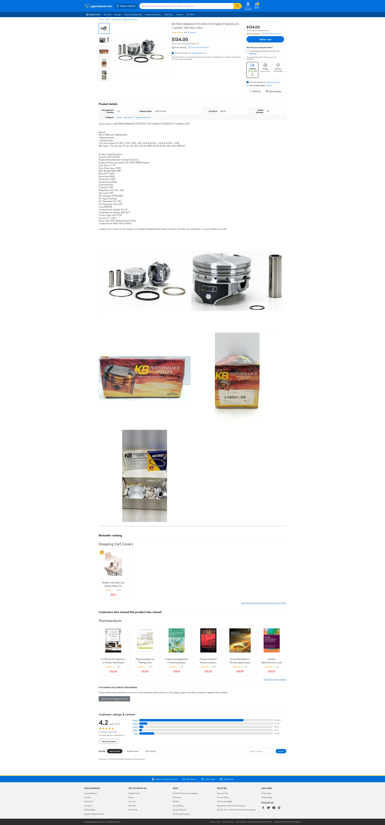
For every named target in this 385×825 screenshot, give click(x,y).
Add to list (256, 91)
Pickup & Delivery (153, 14)
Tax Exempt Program (181, 814)
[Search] (237, 6)
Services (107, 14)
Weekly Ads (228, 779)
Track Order (210, 779)
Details (269, 85)
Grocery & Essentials (133, 14)
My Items (191, 14)
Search (281, 751)
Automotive (116, 19)
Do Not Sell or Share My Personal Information (236, 809)
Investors (88, 805)
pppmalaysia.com (199, 52)
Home (101, 19)
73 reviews (192, 32)
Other (107, 19)
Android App (266, 797)
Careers (179, 14)
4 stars (135, 723)
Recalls (176, 801)
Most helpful (150, 751)
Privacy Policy (223, 797)
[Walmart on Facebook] (263, 808)
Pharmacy (168, 14)
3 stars (135, 727)
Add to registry (275, 91)
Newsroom (88, 801)
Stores (131, 797)
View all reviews (109, 741)
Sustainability (89, 809)
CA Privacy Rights (224, 801)
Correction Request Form (114, 698)
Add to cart (265, 39)
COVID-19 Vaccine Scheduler (185, 793)
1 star (136, 733)
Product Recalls (179, 809)
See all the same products (274, 679)
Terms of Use (222, 793)
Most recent (115, 751)
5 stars (135, 720)
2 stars (135, 730)
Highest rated (132, 751)
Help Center (191, 779)
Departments (94, 14)
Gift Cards (132, 809)
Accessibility (178, 805)
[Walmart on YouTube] (274, 808)
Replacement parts (130, 19)
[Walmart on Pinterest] (279, 808)
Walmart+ (132, 805)
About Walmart (90, 793)
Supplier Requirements (93, 814)
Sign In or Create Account (166, 779)
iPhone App (266, 793)
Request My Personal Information (231, 805)
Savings (118, 14)
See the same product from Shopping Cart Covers (263, 602)
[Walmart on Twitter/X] (268, 808)
